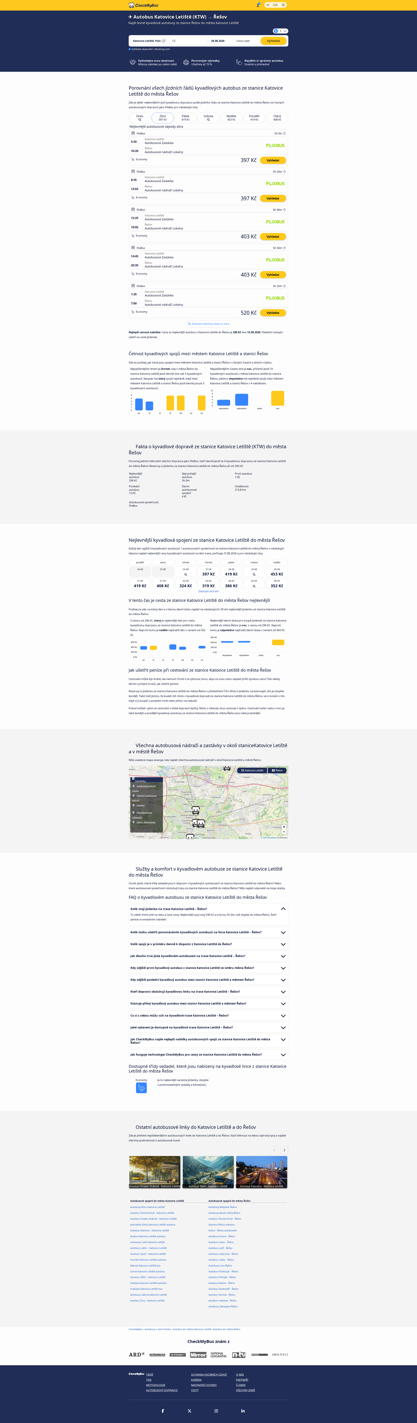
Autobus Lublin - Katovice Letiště (148, 1248)
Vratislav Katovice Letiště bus (146, 1288)
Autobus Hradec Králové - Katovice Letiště (153, 1218)
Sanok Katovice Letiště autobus (147, 1271)
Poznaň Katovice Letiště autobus (148, 1259)
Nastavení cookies (204, 1385)
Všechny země (245, 1390)
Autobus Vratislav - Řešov (222, 1300)
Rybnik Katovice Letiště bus (145, 1265)
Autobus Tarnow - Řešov (221, 1294)
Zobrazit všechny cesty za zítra (210, 324)
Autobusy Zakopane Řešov (223, 1306)
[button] (201, 823)
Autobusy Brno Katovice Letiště (147, 1207)
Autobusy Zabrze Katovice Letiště (148, 1294)
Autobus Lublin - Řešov (221, 1259)
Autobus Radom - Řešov (221, 1283)
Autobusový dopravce (162, 1390)
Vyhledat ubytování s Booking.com (150, 49)
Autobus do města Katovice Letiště (192, 1329)
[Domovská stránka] (143, 5)
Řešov (279, 770)
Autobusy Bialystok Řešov (222, 1207)
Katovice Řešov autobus (221, 1224)
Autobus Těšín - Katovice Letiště (147, 1277)
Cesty (195, 1390)
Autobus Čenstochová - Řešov (224, 1218)
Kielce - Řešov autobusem (222, 1230)
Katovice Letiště (253, 770)
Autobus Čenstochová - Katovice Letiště (152, 1212)
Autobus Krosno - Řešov (221, 1236)
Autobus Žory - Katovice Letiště (147, 1300)
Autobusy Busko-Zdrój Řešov (224, 1212)
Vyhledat (273, 160)
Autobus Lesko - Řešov (221, 1242)
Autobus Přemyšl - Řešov (222, 1277)
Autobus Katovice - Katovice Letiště (149, 1230)
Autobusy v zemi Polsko (158, 1329)
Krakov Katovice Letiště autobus (148, 1236)
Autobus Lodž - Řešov (220, 1248)
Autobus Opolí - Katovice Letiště (148, 1253)
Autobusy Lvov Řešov (220, 1265)
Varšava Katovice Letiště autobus (148, 1283)
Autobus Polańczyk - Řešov (223, 1271)
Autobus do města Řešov (226, 1329)
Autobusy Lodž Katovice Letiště (147, 1242)
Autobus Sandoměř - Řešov (223, 1288)
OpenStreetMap (270, 837)
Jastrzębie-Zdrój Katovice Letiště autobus (152, 1224)
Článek (241, 1385)
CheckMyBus (136, 1329)
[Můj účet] (257, 4)
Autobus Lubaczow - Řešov (223, 1253)
